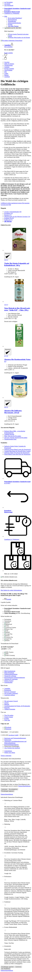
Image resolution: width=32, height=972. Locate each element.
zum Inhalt (7, 4)
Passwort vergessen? (10, 691)
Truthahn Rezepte (9, 434)
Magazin (6, 704)
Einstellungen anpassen (7, 791)
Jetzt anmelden (8, 46)
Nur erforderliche (13, 789)
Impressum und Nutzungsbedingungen (15, 738)
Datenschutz (7, 740)
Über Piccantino (8, 715)
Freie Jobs (7, 720)
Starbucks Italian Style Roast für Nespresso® (17, 452)
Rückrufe (7, 707)
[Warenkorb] (17, 58)
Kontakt (10, 24)
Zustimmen (4, 789)
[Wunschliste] (5, 56)
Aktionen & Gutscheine (11, 679)
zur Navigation (8, 2)
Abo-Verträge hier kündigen (12, 748)
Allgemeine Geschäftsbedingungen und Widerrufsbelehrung (15, 742)
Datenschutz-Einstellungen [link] (11, 746)
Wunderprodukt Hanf (10, 439)
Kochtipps (8, 213)
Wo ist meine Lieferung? (11, 693)
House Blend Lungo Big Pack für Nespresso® (17, 454)
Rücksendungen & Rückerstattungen (14, 677)
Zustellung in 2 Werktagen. (11, 13)
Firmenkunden (8, 682)
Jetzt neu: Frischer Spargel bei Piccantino (15, 437)
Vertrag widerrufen (6, 755)
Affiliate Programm (9, 709)
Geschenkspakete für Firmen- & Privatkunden (17, 706)
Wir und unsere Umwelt (11, 701)
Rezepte (7, 215)
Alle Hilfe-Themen (13, 26)
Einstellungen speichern (7, 967)
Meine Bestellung (9, 672)
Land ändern (14, 732)
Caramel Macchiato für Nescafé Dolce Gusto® (17, 451)
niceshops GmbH (13, 735)
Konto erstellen (8, 53)
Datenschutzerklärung (24, 786)
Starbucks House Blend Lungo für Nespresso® (17, 449)
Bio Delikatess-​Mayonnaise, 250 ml (13, 412)
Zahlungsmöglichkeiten (14, 23)
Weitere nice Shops (9, 752)
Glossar (6, 702)
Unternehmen (8, 751)
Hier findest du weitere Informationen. (11, 590)
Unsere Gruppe (8, 717)
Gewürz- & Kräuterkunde (12, 211)
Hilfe (5, 16)
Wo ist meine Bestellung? (15, 18)
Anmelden (7, 688)
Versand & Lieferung (10, 676)
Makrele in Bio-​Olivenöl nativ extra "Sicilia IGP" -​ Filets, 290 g (17, 309)
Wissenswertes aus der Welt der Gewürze (17, 216)
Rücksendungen (12, 19)
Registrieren (7, 690)
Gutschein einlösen (9, 695)
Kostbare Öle (9, 218)
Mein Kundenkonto (9, 671)
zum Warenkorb (8, 5)
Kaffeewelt (8, 220)
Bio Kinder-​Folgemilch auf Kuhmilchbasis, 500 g (16, 264)
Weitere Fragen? (8, 681)
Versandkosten (12, 21)
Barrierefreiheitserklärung (11, 744)
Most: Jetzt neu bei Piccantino (12, 436)
